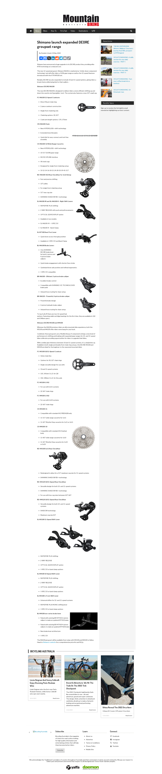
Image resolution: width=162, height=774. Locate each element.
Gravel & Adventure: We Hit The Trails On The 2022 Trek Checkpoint (79, 686)
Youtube (116, 746)
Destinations (83, 31)
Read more (56, 698)
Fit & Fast (63, 31)
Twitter (115, 743)
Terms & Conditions (93, 743)
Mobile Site (90, 749)
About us (89, 736)
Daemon (91, 767)
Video (73, 31)
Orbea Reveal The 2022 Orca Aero (117, 707)
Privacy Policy (90, 746)
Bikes (45, 31)
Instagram (116, 739)
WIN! (93, 31)
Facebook (116, 736)
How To (54, 31)
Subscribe (60, 750)
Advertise (89, 739)
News (37, 31)
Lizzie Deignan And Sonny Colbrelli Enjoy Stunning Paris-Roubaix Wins (44, 683)
